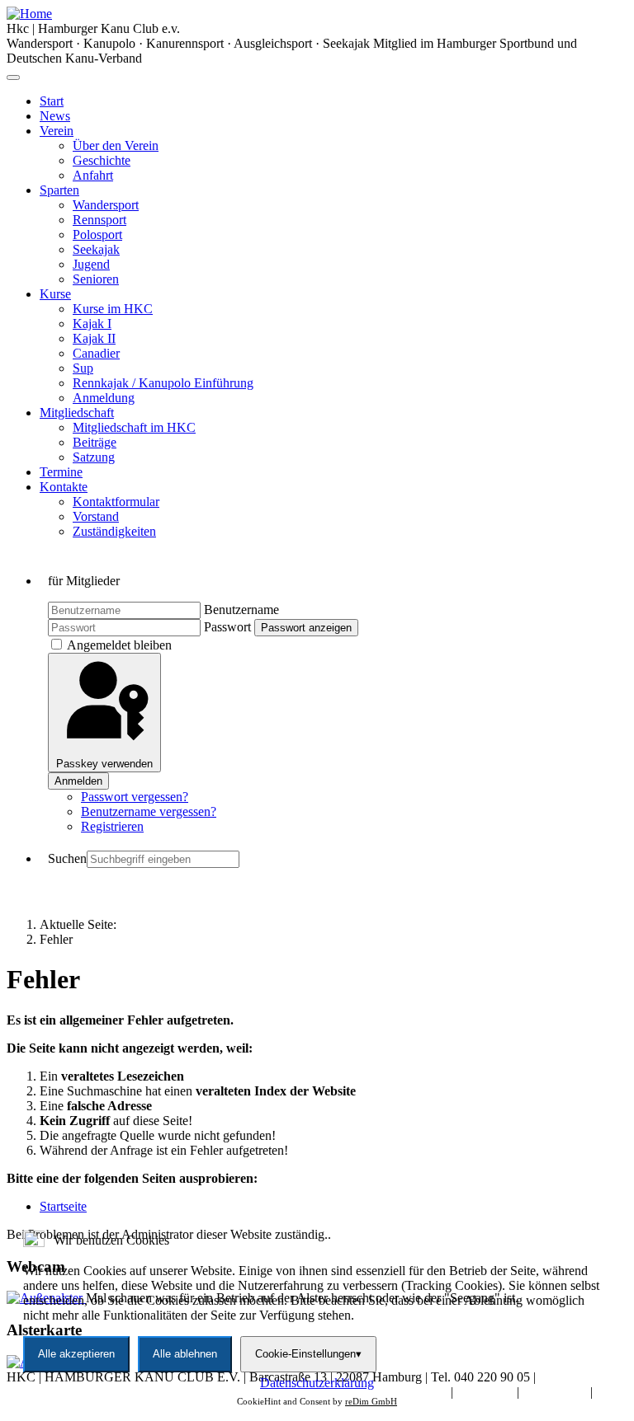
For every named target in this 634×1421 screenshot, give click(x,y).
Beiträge (94, 442)
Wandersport (106, 205)
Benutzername (241, 610)
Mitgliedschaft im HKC (134, 427)
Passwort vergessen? (134, 797)
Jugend (91, 264)
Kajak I (92, 324)
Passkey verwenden (104, 763)
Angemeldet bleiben (119, 645)
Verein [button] (56, 131)
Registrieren (112, 826)
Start (52, 101)
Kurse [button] (55, 294)
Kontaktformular (116, 502)
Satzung (94, 457)
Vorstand (96, 516)
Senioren (96, 279)
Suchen (67, 858)
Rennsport (99, 220)
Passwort (227, 627)
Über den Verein (115, 145)
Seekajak (96, 249)
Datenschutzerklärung (317, 1383)
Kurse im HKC (113, 309)
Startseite (63, 1206)
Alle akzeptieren (76, 1354)
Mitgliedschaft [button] (77, 413)
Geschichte (101, 160)
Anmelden (78, 781)
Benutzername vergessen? (148, 811)
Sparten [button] (59, 190)
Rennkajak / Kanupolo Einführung (163, 383)
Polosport (97, 234)
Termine (61, 472)
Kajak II (94, 338)
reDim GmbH (371, 1401)
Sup (83, 368)
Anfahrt (93, 175)
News (55, 116)
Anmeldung (104, 398)
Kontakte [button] (64, 487)
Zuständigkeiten (114, 531)
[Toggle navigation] (13, 77)
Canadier (96, 353)
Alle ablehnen (185, 1354)
